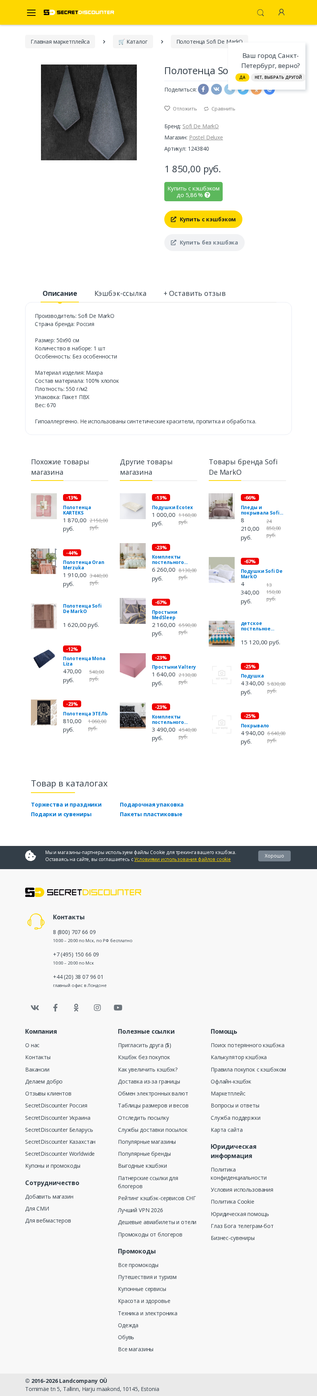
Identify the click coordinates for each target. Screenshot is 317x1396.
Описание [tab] (60, 293)
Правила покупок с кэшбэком (248, 1069)
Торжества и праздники (66, 804)
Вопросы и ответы (235, 1105)
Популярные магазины (147, 1141)
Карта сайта (226, 1129)
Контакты (38, 1057)
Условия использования (242, 1189)
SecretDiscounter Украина (57, 1117)
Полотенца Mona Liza (84, 661)
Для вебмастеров (48, 1220)
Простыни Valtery (174, 667)
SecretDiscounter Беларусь (59, 1129)
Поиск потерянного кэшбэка (247, 1045)
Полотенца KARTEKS (77, 510)
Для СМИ (37, 1208)
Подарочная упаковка (152, 804)
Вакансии (37, 1069)
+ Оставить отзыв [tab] (195, 293)
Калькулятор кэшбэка (239, 1057)
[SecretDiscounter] (79, 12)
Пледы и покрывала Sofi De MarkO (260, 510)
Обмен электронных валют (153, 1093)
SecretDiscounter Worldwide (60, 1153)
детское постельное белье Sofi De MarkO (257, 626)
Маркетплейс (228, 1093)
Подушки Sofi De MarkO (262, 574)
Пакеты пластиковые (151, 814)
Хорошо (274, 856)
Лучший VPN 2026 (140, 1210)
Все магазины (135, 1349)
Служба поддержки (236, 1117)
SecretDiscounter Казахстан (60, 1141)
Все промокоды (138, 1265)
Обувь (126, 1337)
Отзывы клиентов (48, 1093)
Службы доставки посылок (152, 1129)
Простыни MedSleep (164, 615)
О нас (32, 1045)
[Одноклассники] (76, 1007)
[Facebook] (55, 1007)
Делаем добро (44, 1081)
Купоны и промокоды (52, 1165)
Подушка (252, 676)
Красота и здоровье (144, 1300)
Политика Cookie (232, 1201)
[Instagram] (97, 1007)
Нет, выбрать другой (278, 77)
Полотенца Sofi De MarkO (82, 608)
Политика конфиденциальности (238, 1173)
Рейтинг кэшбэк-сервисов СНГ (157, 1198)
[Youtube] (118, 1007)
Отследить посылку (143, 1117)
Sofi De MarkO (200, 126)
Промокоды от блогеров (150, 1234)
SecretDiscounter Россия (56, 1105)
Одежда (128, 1325)
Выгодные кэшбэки (142, 1165)
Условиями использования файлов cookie (182, 859)
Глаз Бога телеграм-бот (242, 1226)
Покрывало (255, 726)
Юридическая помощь (240, 1214)
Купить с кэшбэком (207, 219)
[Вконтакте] (34, 1007)
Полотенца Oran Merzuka (83, 565)
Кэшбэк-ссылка (120, 293)
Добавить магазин (49, 1196)
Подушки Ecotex (172, 507)
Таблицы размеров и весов (153, 1105)
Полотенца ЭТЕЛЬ (85, 714)
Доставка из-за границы (149, 1081)
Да (242, 77)
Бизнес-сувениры (233, 1237)
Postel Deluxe (206, 137)
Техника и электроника (147, 1313)
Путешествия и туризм (147, 1277)
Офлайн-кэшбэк (231, 1081)
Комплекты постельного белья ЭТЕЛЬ (168, 719)
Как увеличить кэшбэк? (147, 1069)
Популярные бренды (144, 1153)
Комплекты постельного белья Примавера (174, 559)
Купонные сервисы (142, 1288)
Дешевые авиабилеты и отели (157, 1222)
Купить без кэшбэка (208, 242)
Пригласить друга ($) (144, 1045)
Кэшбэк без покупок (144, 1057)
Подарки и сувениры (61, 814)
